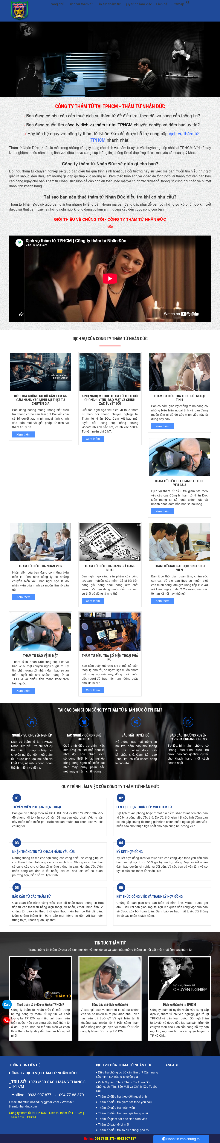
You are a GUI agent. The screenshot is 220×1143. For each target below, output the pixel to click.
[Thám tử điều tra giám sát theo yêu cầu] (179, 456)
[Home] (19, 10)
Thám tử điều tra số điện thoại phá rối (110, 658)
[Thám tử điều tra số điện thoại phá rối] (109, 631)
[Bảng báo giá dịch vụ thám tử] (109, 978)
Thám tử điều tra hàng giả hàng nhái (110, 568)
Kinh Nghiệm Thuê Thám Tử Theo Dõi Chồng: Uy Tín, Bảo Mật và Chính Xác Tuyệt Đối (110, 400)
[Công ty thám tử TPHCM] (110, 59)
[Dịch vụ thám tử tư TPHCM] (179, 978)
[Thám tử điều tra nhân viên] (40, 542)
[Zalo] (7, 1004)
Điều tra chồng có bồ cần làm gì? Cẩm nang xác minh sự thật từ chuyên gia (40, 400)
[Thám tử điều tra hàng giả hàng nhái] (109, 542)
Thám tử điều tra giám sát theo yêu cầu (179, 483)
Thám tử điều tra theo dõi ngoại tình (179, 398)
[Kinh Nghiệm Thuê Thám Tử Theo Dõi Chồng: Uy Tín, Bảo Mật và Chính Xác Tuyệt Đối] (109, 371)
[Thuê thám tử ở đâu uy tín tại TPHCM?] (40, 978)
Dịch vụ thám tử (81, 4)
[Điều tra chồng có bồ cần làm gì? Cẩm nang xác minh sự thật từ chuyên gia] (40, 371)
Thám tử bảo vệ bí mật (40, 656)
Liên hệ (161, 4)
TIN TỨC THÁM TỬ (110, 943)
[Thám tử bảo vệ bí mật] (40, 631)
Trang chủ (56, 4)
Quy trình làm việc (138, 4)
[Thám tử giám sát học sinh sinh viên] (179, 542)
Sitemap (177, 4)
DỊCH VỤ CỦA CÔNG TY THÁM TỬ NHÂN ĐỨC (110, 338)
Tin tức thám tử (108, 4)
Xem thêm (24, 434)
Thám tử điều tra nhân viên (41, 566)
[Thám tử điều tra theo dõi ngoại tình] (179, 371)
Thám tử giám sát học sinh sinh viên (179, 568)
